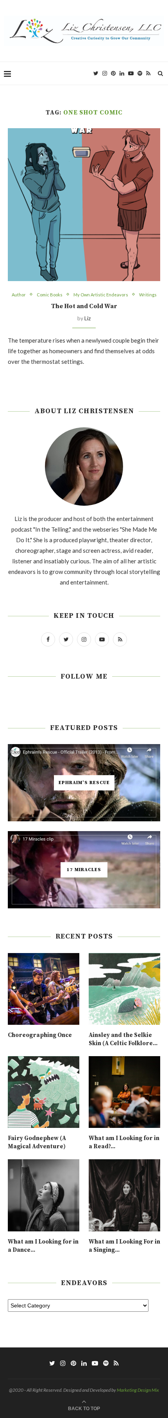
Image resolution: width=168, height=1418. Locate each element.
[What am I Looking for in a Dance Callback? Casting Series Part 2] (43, 1195)
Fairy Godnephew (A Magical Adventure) (37, 1142)
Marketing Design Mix (138, 1390)
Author (19, 294)
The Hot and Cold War (84, 306)
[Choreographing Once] (43, 989)
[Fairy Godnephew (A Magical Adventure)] (43, 1092)
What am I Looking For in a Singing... (124, 1246)
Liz (87, 318)
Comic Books (50, 294)
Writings (148, 294)
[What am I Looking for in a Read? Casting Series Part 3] (124, 1092)
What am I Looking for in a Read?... (124, 1142)
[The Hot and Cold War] (84, 204)
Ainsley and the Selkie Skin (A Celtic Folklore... (123, 1039)
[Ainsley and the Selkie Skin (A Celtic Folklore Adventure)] (124, 989)
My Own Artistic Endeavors (100, 294)
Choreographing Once (40, 1035)
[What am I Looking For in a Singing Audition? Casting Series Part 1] (124, 1195)
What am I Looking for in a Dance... (43, 1246)
